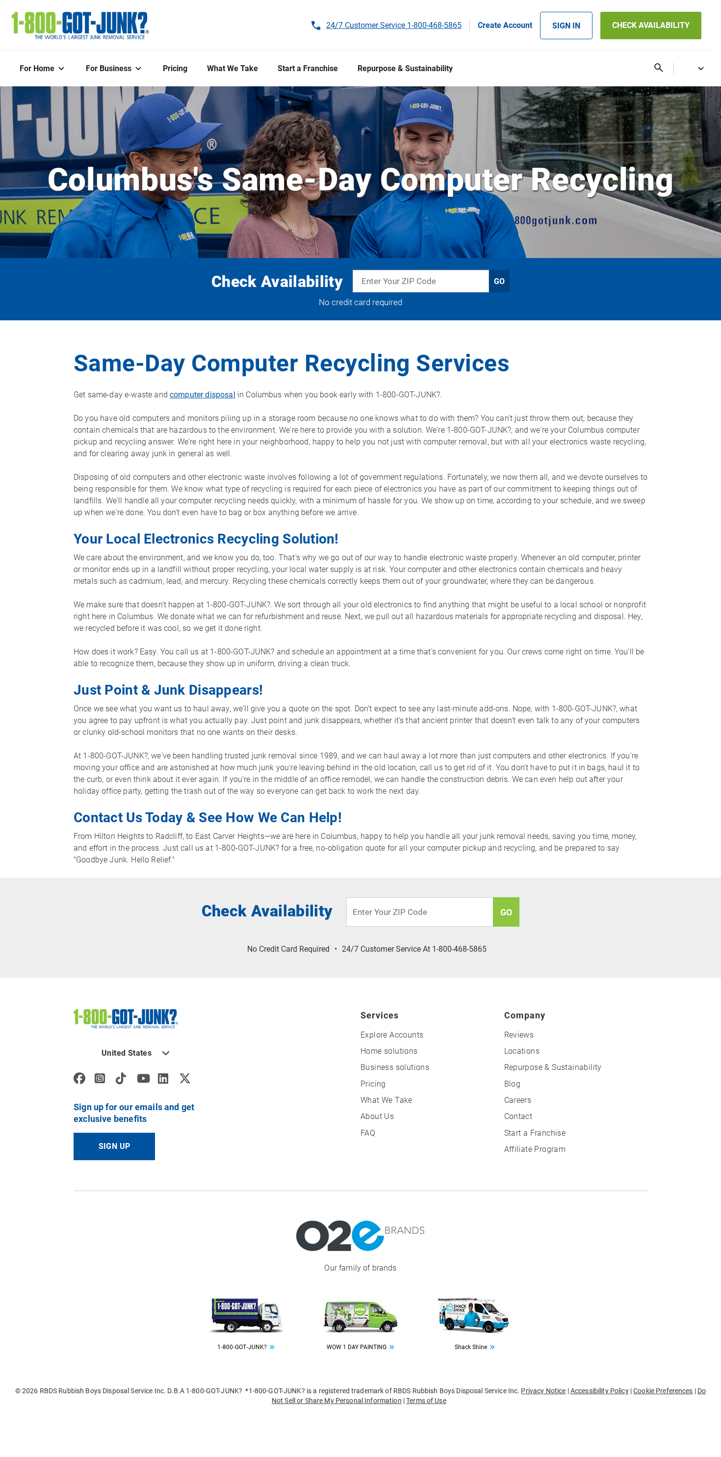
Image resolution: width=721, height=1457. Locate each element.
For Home (37, 68)
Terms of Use (426, 1401)
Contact (518, 1116)
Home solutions (389, 1051)
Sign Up (114, 1146)
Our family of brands (360, 1268)
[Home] (126, 1018)
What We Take (232, 68)
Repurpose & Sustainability (405, 68)
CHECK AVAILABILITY (651, 25)
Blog (512, 1084)
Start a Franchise (308, 68)
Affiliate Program (535, 1149)
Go (499, 281)
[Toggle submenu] (63, 69)
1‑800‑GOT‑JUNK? (242, 1347)
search (659, 68)
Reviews (519, 1035)
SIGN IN (566, 25)
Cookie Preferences (663, 1391)
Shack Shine (471, 1347)
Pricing (175, 68)
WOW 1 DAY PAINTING (356, 1347)
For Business (108, 68)
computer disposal (202, 394)
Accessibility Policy (599, 1391)
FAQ (367, 1133)
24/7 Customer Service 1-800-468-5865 (394, 25)
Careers (518, 1100)
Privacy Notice (543, 1391)
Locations (522, 1051)
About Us (377, 1116)
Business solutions (394, 1067)
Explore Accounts (391, 1035)
